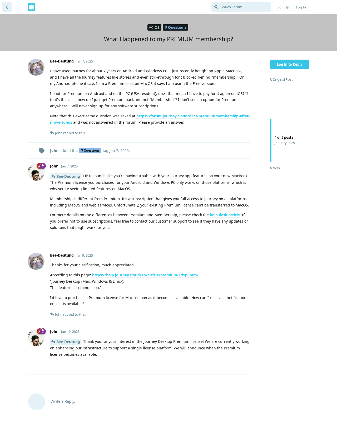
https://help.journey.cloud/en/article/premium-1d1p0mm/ (145, 274)
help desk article (225, 214)
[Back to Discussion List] (7, 7)
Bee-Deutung (68, 176)
